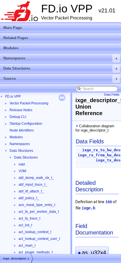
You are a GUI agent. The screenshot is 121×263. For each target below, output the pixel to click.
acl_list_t (25, 225)
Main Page (12, 28)
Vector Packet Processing (29, 103)
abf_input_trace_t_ (33, 185)
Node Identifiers (22, 130)
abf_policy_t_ (29, 198)
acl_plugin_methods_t (36, 252)
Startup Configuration (26, 124)
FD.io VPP (13, 96)
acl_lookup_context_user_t (39, 239)
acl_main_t (27, 245)
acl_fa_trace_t (29, 218)
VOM (22, 171)
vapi (22, 164)
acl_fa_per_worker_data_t (39, 212)
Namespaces (60, 58)
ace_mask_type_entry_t (37, 205)
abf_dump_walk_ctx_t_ (36, 178)
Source (60, 78)
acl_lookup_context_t (35, 232)
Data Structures (60, 68)
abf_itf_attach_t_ (31, 191)
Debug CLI (18, 117)
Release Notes (21, 110)
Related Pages (15, 38)
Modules (10, 48)
